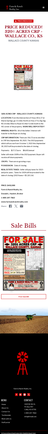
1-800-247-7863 (30, 413)
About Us (5, 408)
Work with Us (6, 419)
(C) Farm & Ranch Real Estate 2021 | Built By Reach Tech (18, 433)
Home (4, 404)
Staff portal (6, 422)
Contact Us (6, 411)
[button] (43, 7)
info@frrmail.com (30, 416)
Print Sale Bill (24, 297)
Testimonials (6, 415)
